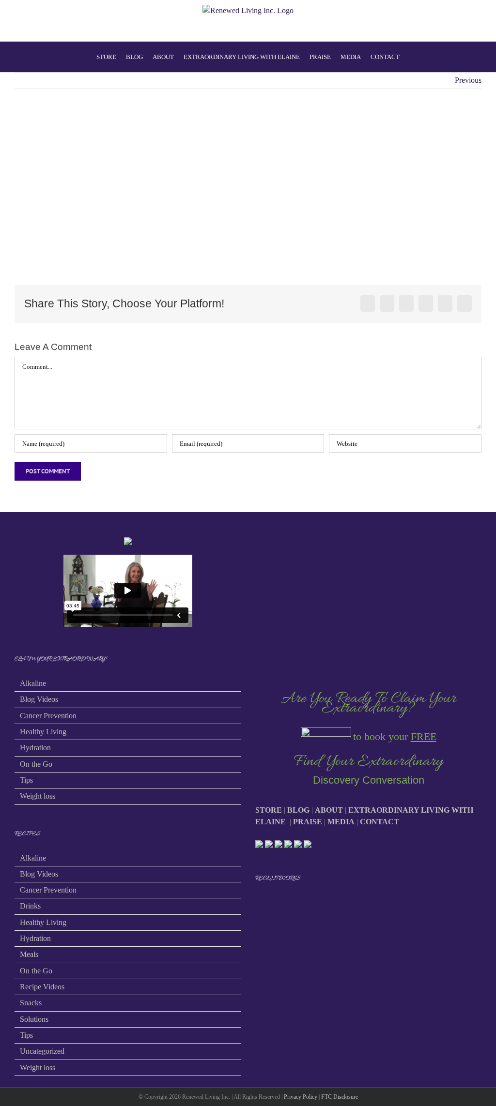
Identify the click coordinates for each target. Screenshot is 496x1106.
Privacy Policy (300, 1096)
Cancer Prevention (48, 716)
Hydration (35, 747)
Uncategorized (42, 1051)
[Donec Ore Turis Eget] (256, 903)
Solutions (34, 1019)
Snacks (31, 1003)
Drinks (30, 906)
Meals (29, 954)
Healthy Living (43, 731)
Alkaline (33, 683)
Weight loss (37, 796)
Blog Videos (39, 699)
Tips (26, 780)
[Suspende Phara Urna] (259, 903)
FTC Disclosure (339, 1096)
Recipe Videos (42, 987)
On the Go (36, 764)
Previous (468, 80)
